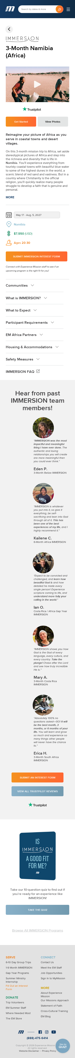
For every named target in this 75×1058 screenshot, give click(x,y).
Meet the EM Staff (51, 967)
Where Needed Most (18, 1013)
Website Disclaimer (29, 1051)
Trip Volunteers (15, 1002)
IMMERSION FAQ (20, 372)
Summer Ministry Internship (16, 979)
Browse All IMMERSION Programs (37, 930)
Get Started (21, 121)
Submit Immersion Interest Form (36, 256)
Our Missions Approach (55, 1000)
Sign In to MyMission (53, 978)
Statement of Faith (51, 1005)
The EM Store (14, 1018)
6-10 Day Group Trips (18, 962)
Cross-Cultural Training (54, 1010)
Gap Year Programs (17, 972)
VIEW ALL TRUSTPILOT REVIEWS (37, 791)
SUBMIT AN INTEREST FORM (37, 777)
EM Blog (46, 1016)
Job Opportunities (51, 972)
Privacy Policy (49, 1051)
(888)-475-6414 (37, 1038)
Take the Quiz (37, 909)
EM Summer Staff (16, 1007)
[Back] (9, 29)
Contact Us (47, 962)
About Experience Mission (51, 993)
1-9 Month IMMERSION (19, 967)
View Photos (52, 121)
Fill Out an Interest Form (17, 986)
